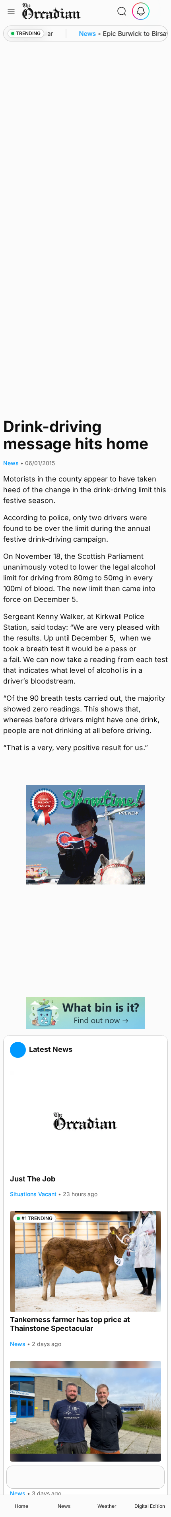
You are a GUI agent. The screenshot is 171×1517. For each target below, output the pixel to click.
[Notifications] (141, 11)
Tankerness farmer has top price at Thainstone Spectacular (70, 1324)
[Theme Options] (160, 11)
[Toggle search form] (122, 11)
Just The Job (32, 1179)
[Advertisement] (85, 940)
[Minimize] (159, 1470)
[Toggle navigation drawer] (11, 11)
